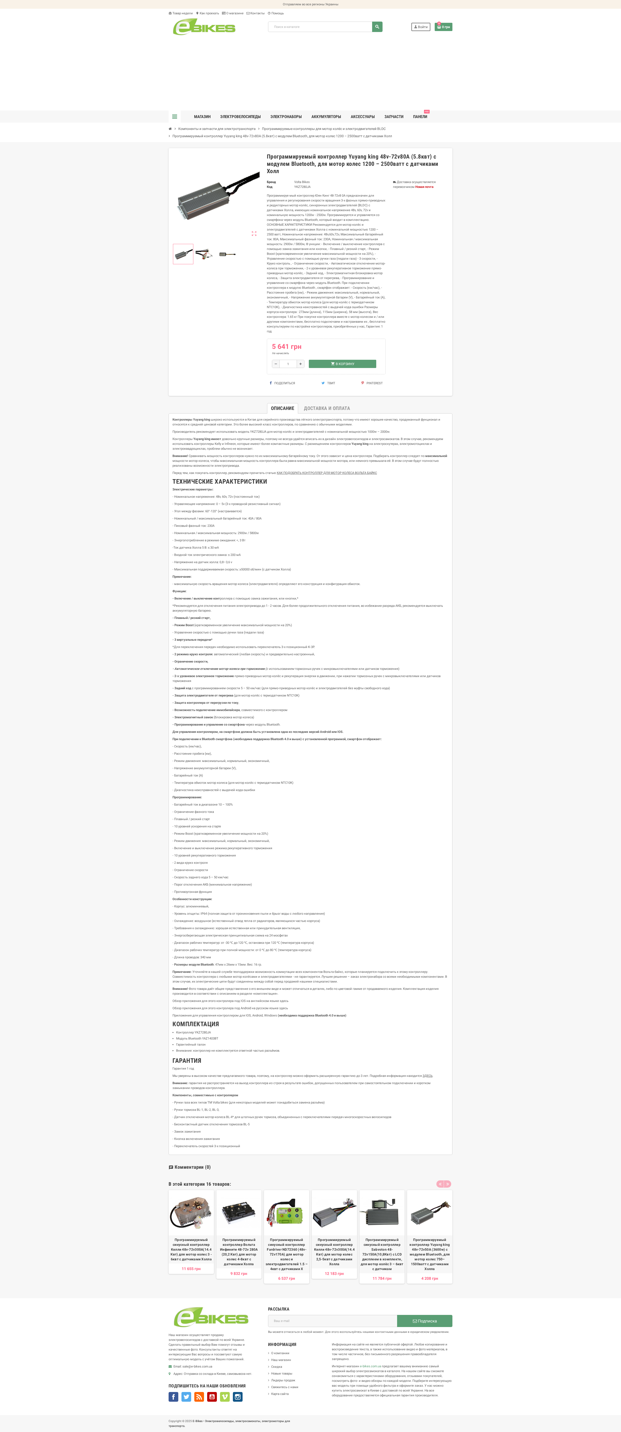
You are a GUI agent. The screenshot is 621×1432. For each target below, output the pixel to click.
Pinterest (374, 383)
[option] (191, 1237)
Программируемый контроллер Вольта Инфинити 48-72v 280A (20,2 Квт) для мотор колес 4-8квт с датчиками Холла (239, 1252)
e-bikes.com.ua (370, 1366)
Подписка (427, 1321)
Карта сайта (280, 1394)
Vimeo (225, 1397)
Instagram (238, 1397)
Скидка (276, 1366)
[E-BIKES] (204, 26)
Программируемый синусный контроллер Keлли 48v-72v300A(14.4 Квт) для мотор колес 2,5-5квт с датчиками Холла (334, 1252)
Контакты (257, 13)
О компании (280, 1353)
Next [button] (447, 1184)
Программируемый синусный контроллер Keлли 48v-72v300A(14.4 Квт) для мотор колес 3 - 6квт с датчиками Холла (191, 1249)
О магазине (235, 13)
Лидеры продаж (283, 1380)
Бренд (271, 182)
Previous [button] (440, 1184)
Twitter (186, 1397)
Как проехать (207, 13)
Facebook (173, 1397)
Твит (331, 383)
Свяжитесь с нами (284, 1387)
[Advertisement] (310, 74)
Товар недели (181, 13)
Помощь (276, 13)
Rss (199, 1397)
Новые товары (281, 1373)
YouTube (212, 1397)
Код (269, 187)
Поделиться (284, 383)
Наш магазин (281, 1360)
